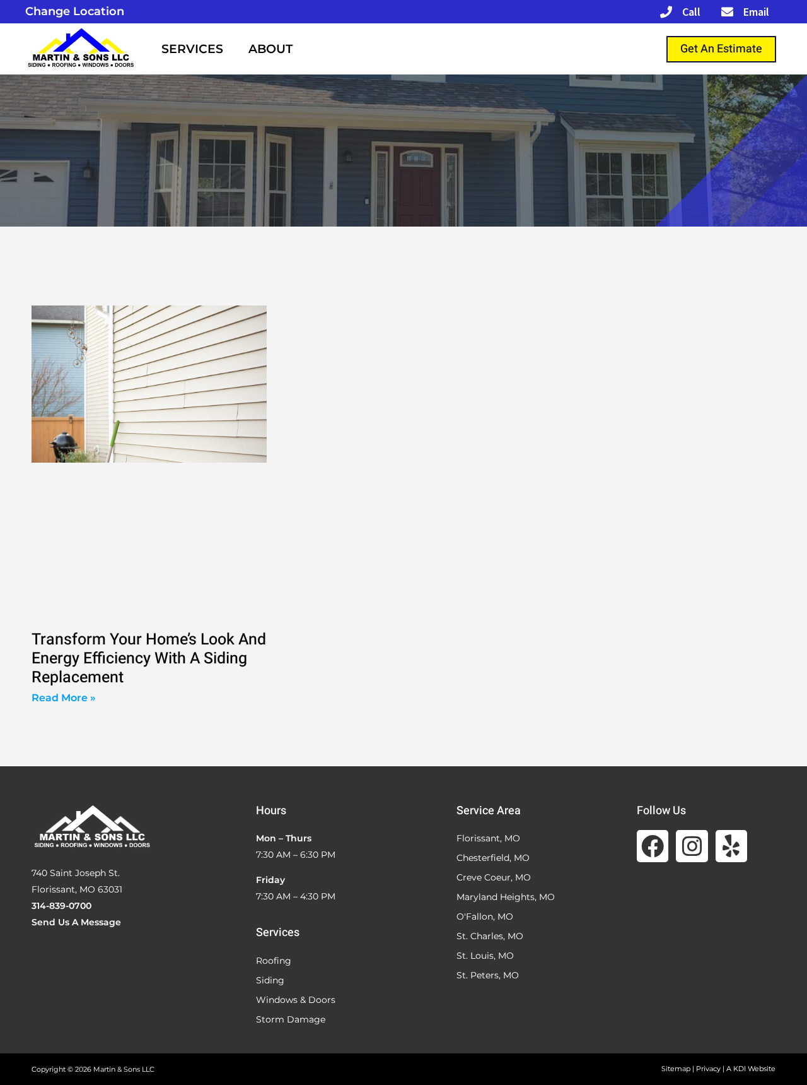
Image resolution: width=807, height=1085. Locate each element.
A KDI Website (750, 1068)
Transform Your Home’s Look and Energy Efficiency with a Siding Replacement (149, 658)
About (270, 49)
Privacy (708, 1068)
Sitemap (675, 1068)
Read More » (64, 698)
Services (192, 49)
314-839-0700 (61, 905)
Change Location (74, 11)
